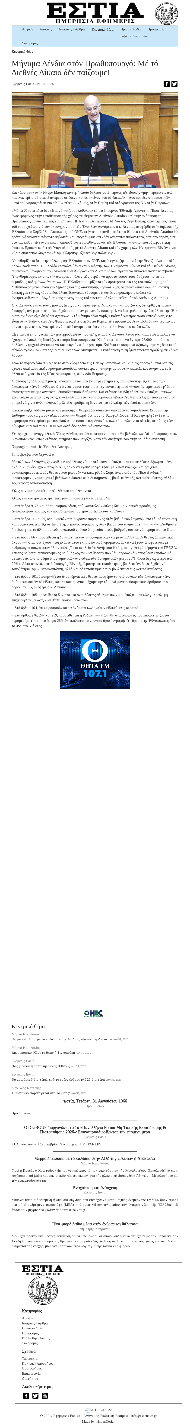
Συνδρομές (30, 43)
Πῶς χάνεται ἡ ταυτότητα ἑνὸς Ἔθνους (41, 1066)
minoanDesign (105, 1421)
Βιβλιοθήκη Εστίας (134, 36)
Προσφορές (156, 29)
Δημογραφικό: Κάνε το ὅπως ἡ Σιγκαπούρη (43, 1052)
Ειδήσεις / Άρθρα (72, 29)
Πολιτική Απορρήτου (38, 1363)
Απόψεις (46, 29)
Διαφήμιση (30, 1378)
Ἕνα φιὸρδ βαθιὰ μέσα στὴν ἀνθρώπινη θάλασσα (95, 1224)
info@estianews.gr (144, 1416)
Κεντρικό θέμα (103, 29)
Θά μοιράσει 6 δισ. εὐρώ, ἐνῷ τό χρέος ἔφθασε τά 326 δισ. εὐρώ (58, 1079)
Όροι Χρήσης (32, 1368)
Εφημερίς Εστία (23, 84)
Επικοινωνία (31, 1373)
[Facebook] (167, 84)
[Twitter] (174, 84)
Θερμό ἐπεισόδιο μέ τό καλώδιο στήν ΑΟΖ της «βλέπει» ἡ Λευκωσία (62, 1039)
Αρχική (27, 29)
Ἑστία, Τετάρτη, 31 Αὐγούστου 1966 (95, 1101)
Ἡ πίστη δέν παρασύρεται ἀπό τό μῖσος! (41, 1093)
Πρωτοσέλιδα (130, 29)
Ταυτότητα (30, 1358)
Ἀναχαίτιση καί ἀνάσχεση (95, 1187)
